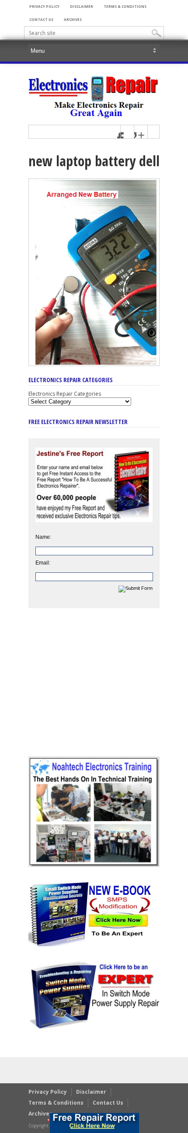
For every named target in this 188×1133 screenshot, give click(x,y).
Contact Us (41, 19)
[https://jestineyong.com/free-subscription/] (94, 1123)
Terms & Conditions (125, 6)
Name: (43, 537)
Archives (73, 19)
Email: (42, 563)
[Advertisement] (94, 688)
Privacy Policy (44, 6)
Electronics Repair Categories (64, 393)
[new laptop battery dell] (94, 363)
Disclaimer (81, 6)
